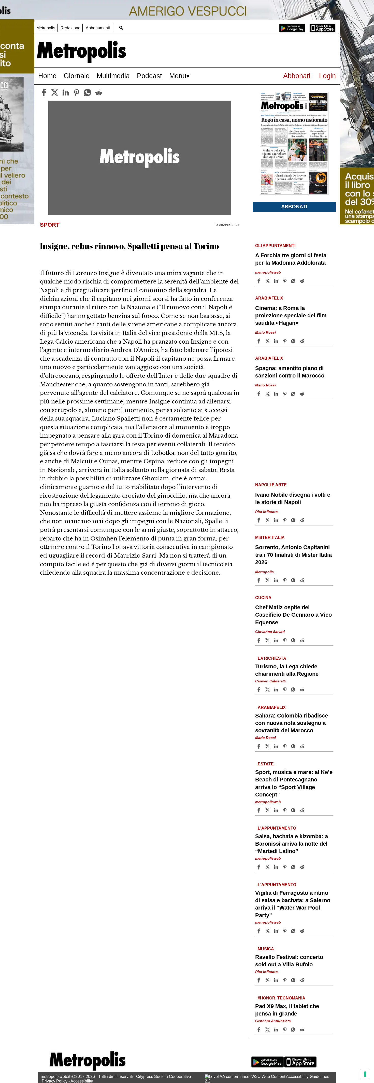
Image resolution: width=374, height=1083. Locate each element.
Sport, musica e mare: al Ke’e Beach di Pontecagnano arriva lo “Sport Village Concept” (294, 783)
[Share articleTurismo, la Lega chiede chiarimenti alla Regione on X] (268, 689)
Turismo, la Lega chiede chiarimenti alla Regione (287, 670)
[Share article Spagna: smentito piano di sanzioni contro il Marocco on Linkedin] (277, 393)
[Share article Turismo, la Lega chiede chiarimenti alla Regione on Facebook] (259, 689)
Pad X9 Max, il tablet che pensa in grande (287, 1010)
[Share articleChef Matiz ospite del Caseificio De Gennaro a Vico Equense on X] (268, 640)
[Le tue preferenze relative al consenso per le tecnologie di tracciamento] (365, 1074)
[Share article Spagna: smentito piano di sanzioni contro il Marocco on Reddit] (303, 393)
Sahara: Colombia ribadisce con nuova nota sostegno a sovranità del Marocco (291, 723)
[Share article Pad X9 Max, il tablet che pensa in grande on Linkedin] (277, 1029)
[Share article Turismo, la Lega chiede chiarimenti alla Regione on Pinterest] (285, 689)
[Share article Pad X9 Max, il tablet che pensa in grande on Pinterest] (285, 1029)
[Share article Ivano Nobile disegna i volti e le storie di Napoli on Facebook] (259, 520)
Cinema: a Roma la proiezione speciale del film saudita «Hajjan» (291, 315)
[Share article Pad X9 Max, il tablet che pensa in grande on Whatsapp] (294, 1029)
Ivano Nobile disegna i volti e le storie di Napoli (292, 498)
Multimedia (113, 76)
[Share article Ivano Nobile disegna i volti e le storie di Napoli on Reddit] (303, 520)
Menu (177, 76)
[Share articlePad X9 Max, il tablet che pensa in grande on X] (268, 1029)
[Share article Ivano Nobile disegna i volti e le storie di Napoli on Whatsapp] (294, 520)
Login (327, 76)
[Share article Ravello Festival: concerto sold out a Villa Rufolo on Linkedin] (277, 980)
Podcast (149, 76)
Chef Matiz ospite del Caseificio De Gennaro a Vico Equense (293, 614)
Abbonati (296, 76)
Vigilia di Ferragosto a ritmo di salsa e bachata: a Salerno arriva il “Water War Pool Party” (292, 904)
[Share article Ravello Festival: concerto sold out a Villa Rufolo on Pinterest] (285, 980)
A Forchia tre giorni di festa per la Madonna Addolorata (290, 259)
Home (47, 76)
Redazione (70, 28)
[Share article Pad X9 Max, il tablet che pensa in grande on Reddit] (303, 1029)
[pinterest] (76, 92)
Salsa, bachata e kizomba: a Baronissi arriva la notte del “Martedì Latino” (291, 843)
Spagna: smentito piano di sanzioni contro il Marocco (289, 372)
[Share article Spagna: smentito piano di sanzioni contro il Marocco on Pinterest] (285, 393)
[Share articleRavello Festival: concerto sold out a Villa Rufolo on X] (268, 980)
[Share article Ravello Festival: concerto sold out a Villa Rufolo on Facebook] (259, 980)
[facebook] (44, 92)
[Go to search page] (121, 28)
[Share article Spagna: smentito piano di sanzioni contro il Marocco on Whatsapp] (294, 393)
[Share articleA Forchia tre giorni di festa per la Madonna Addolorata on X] (268, 280)
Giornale (77, 76)
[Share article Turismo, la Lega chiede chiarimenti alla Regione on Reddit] (303, 689)
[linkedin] (66, 92)
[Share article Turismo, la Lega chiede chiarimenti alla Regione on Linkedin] (277, 689)
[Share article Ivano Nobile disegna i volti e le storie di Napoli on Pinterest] (285, 520)
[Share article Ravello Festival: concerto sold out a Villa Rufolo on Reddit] (303, 980)
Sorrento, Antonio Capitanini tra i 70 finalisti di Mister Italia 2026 (293, 554)
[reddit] (99, 92)
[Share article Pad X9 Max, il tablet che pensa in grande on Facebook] (259, 1029)
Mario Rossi (265, 332)
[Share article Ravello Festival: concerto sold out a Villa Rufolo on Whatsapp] (294, 980)
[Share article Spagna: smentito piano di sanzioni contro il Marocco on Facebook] (259, 393)
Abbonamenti (98, 28)
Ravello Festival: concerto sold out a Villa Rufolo (289, 960)
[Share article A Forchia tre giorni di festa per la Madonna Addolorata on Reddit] (303, 280)
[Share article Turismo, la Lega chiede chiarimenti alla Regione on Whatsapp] (294, 689)
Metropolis (45, 28)
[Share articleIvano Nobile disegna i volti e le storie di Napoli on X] (268, 520)
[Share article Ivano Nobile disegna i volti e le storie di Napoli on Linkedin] (277, 520)
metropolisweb (268, 272)
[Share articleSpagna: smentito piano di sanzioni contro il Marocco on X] (268, 393)
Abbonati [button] (294, 206)
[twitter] (55, 92)
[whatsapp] (87, 92)
